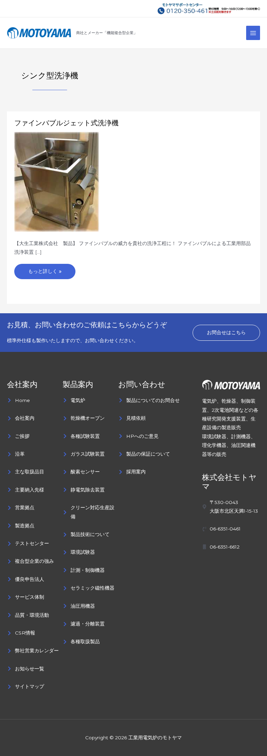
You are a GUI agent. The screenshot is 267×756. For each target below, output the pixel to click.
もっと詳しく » (45, 269)
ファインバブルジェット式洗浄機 (66, 123)
